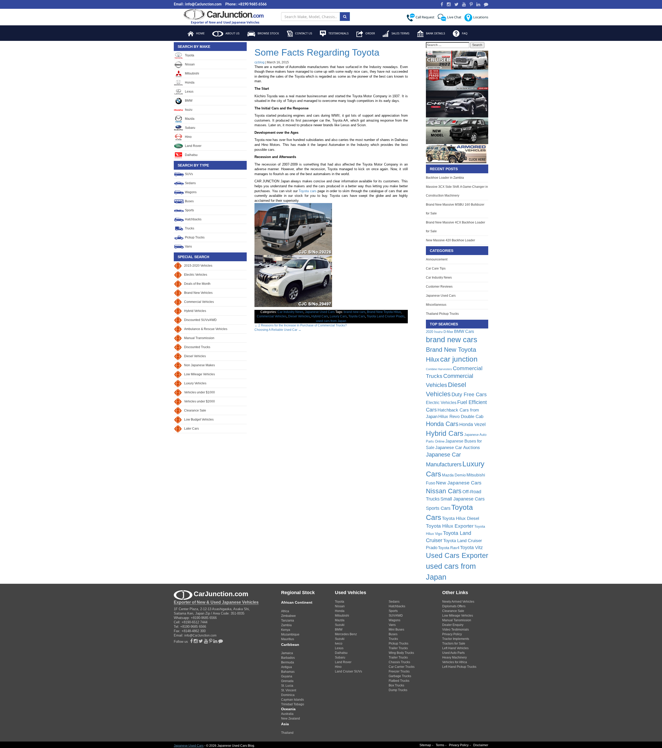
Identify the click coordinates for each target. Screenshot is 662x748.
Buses (189, 201)
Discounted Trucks (197, 347)
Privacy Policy (452, 634)
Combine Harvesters (439, 369)
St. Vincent (288, 690)
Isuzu (188, 109)
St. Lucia (287, 685)
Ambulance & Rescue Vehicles (205, 329)
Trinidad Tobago (292, 704)
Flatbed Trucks (399, 681)
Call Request (424, 17)
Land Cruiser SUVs (348, 671)
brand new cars (354, 312)
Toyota (189, 55)
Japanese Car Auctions (457, 447)
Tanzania (287, 620)
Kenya (285, 630)
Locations (480, 17)
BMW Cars (464, 331)
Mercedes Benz (346, 634)
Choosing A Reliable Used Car (277, 330)
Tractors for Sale (453, 643)
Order (370, 33)
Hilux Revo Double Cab (460, 416)
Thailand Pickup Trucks (442, 314)
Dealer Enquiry (452, 625)
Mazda (189, 119)
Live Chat (453, 17)
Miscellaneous (436, 304)
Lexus (188, 91)
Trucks (189, 228)
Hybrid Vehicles (195, 311)
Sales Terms (400, 33)
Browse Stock (268, 33)
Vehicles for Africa (454, 662)
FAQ (464, 33)
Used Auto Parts (453, 653)
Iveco (338, 643)
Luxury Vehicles (195, 383)
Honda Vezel (472, 424)
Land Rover (192, 146)
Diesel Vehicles (195, 356)
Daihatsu (191, 155)
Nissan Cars (444, 491)
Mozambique (290, 634)
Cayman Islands (292, 699)
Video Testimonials (455, 629)
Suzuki (339, 625)
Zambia (286, 625)
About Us (232, 33)
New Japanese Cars (459, 482)
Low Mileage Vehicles (199, 374)
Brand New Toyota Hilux (384, 312)
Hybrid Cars (319, 316)
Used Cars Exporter (457, 555)
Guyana (286, 676)
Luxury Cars (338, 316)
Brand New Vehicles (198, 293)
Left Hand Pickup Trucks (459, 667)
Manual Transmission (199, 338)
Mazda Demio (454, 475)
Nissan (189, 64)
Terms (440, 745)
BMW (188, 100)
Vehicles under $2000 (199, 401)
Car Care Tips (436, 268)
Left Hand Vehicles (455, 648)
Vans (188, 246)
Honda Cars (442, 424)
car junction (459, 359)
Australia (287, 714)
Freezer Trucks (399, 671)
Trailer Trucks (398, 648)
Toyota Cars (356, 316)
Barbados (288, 658)
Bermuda (287, 662)
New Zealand (290, 718)
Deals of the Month (197, 284)
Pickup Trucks (194, 237)
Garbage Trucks (400, 676)
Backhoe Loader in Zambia (445, 177)
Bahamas (288, 672)
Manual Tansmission (456, 620)
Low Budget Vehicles (199, 419)
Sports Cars (438, 508)
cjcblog (259, 62)
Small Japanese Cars (462, 499)
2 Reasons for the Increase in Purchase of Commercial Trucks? (300, 325)
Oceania (288, 709)
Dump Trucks (398, 690)
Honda (189, 82)
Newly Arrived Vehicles (458, 601)
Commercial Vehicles (199, 302)
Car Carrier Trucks (402, 667)
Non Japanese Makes (199, 365)
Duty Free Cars (469, 394)
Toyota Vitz (471, 547)
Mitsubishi (191, 73)
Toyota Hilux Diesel (460, 518)
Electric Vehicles (195, 274)
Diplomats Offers (453, 606)
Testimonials (338, 33)
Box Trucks (396, 685)
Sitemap (425, 745)
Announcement (436, 259)
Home (200, 33)
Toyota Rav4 (448, 547)
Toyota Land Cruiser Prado (385, 316)
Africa (285, 611)
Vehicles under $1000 (199, 392)
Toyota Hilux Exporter (449, 526)
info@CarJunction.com (200, 635)
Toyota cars (308, 191)
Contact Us (303, 33)
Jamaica (287, 653)
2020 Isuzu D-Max (439, 332)
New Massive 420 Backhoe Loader (450, 240)
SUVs (188, 174)
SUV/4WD (396, 615)
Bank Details (435, 33)
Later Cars (191, 428)
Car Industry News (290, 312)
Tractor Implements (455, 639)
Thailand (287, 733)
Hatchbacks (192, 219)
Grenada (287, 681)
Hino (188, 137)
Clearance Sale (195, 410)
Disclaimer (480, 745)
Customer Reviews (439, 286)
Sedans (190, 183)
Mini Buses (396, 629)
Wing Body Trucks (401, 653)
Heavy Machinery (454, 657)
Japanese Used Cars (320, 312)
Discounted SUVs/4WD (200, 320)
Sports (189, 210)
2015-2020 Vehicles (198, 265)
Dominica (288, 695)
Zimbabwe (288, 616)
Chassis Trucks (399, 662)
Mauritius (287, 639)
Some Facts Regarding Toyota (316, 52)
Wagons (190, 192)
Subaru (189, 128)
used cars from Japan (331, 321)
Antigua (286, 667)
